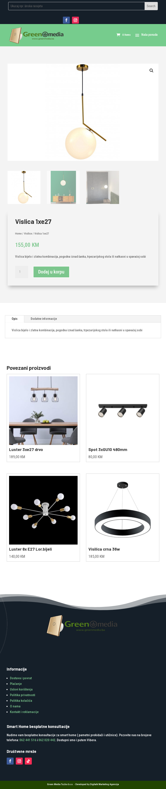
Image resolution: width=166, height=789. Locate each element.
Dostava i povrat (21, 678)
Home (18, 233)
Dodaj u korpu (51, 272)
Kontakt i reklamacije (24, 712)
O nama (15, 706)
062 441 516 (27, 740)
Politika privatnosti (22, 695)
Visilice (28, 233)
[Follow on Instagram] (75, 20)
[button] (151, 70)
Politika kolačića (21, 701)
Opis (15, 318)
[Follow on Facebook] (66, 20)
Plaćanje (16, 684)
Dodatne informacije (44, 318)
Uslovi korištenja (21, 689)
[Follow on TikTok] (28, 761)
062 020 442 (46, 740)
